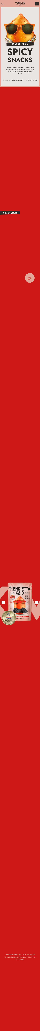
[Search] (2, 3)
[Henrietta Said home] (20, 4)
